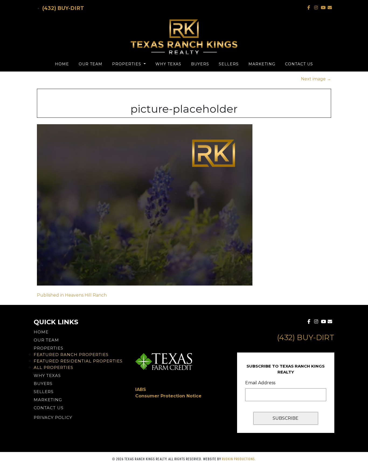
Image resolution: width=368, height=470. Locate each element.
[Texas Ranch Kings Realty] (184, 37)
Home (62, 64)
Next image (316, 78)
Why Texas (168, 64)
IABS (140, 389)
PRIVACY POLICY (53, 417)
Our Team (90, 64)
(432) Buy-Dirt (63, 8)
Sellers (229, 64)
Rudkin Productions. (239, 459)
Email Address (260, 382)
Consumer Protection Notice (168, 395)
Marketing (261, 64)
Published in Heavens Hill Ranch (72, 295)
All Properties (53, 367)
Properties (127, 64)
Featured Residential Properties (78, 361)
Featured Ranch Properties (71, 354)
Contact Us (299, 64)
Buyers (200, 64)
